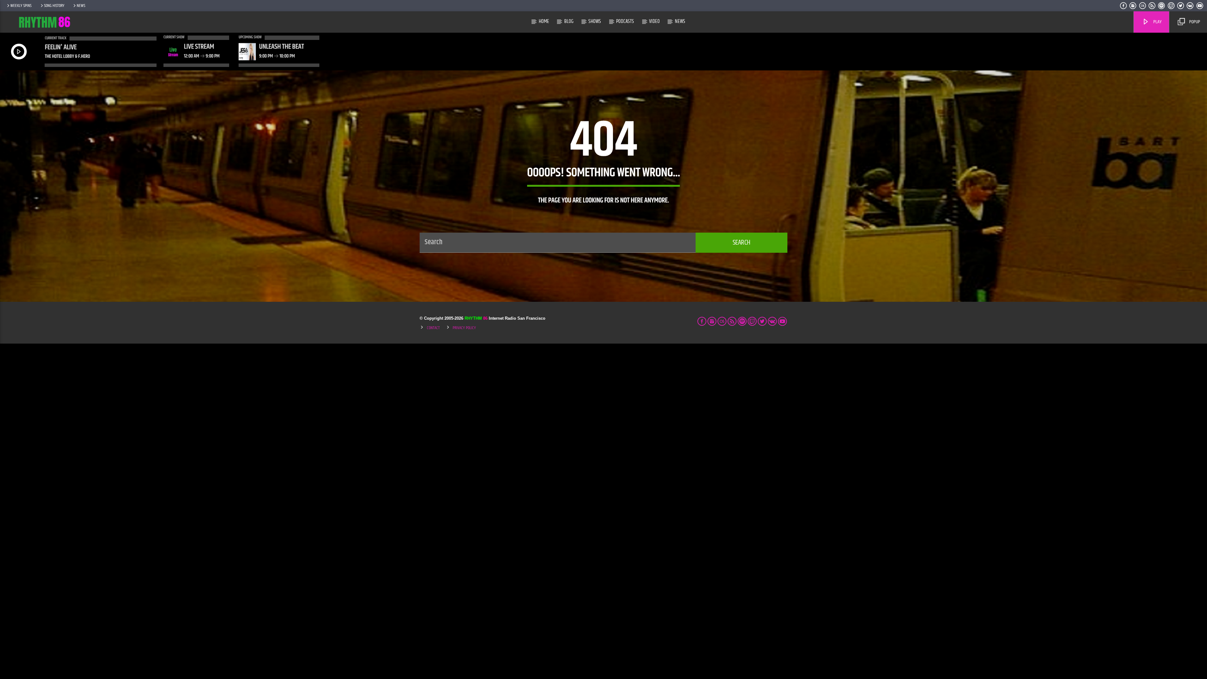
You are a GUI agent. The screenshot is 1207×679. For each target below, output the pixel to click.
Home (544, 21)
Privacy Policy (464, 327)
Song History (54, 5)
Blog (569, 21)
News (81, 5)
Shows (594, 21)
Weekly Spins (20, 5)
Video (654, 21)
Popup (1194, 22)
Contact (433, 327)
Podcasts (625, 21)
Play (1157, 22)
